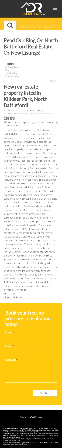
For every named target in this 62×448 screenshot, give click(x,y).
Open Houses (11, 76)
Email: (8, 345)
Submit (45, 393)
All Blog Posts (12, 67)
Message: (10, 359)
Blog (7, 70)
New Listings (11, 73)
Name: (9, 332)
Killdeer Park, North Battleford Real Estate (32, 113)
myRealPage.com (35, 417)
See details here (46, 134)
